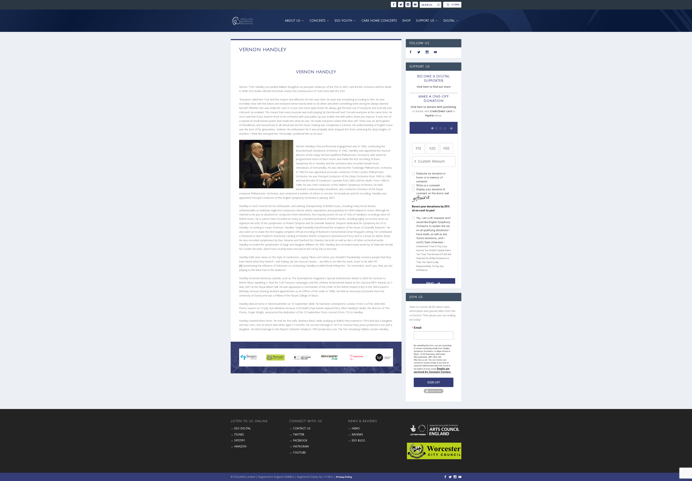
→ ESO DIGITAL (241, 428)
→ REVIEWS (355, 434)
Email (417, 327)
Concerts (317, 20)
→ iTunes (237, 434)
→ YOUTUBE (297, 452)
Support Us (425, 20)
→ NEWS (354, 428)
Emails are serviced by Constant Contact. (432, 370)
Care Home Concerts (379, 20)
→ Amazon (238, 446)
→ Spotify (238, 440)
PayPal (429, 115)
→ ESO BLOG (356, 440)
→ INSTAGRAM (299, 446)
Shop (406, 20)
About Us (292, 20)
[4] (240, 265)
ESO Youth (343, 20)
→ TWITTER (296, 434)
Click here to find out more (434, 86)
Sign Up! (433, 382)
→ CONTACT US (299, 428)
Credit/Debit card (441, 111)
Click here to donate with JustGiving (433, 107)
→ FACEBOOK (298, 440)
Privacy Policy (344, 476)
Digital (449, 20)
